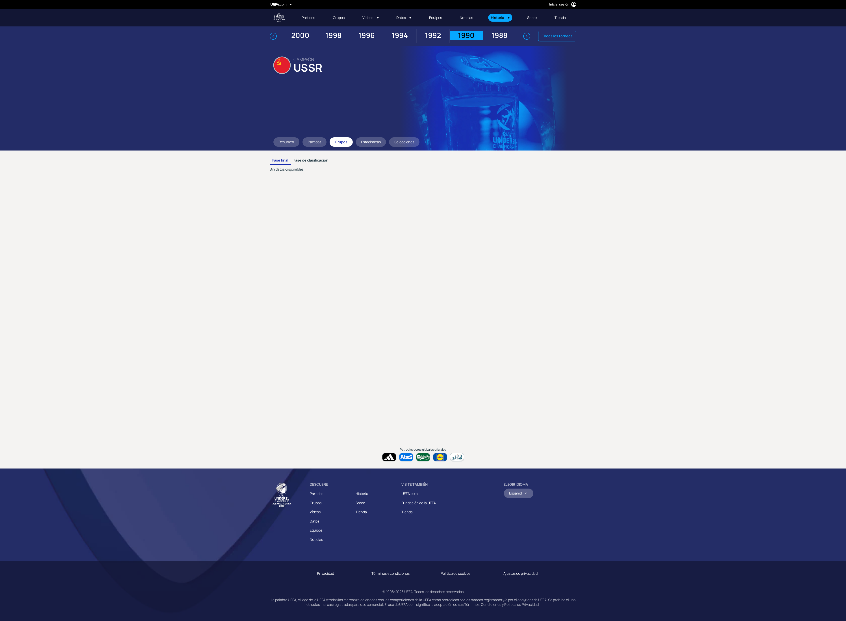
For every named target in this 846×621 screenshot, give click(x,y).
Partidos (316, 493)
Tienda (361, 511)
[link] (308, 17)
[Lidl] (440, 457)
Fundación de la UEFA (418, 502)
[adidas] (389, 457)
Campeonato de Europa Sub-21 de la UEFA (279, 17)
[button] (371, 17)
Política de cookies (455, 573)
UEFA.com (409, 493)
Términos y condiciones (390, 573)
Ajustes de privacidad (520, 573)
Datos (314, 521)
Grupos (315, 502)
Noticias (316, 539)
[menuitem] (312, 17)
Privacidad (325, 573)
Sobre (360, 502)
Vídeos (315, 511)
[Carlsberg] (423, 457)
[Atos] (406, 457)
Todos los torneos (557, 35)
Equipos (316, 530)
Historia (362, 493)
